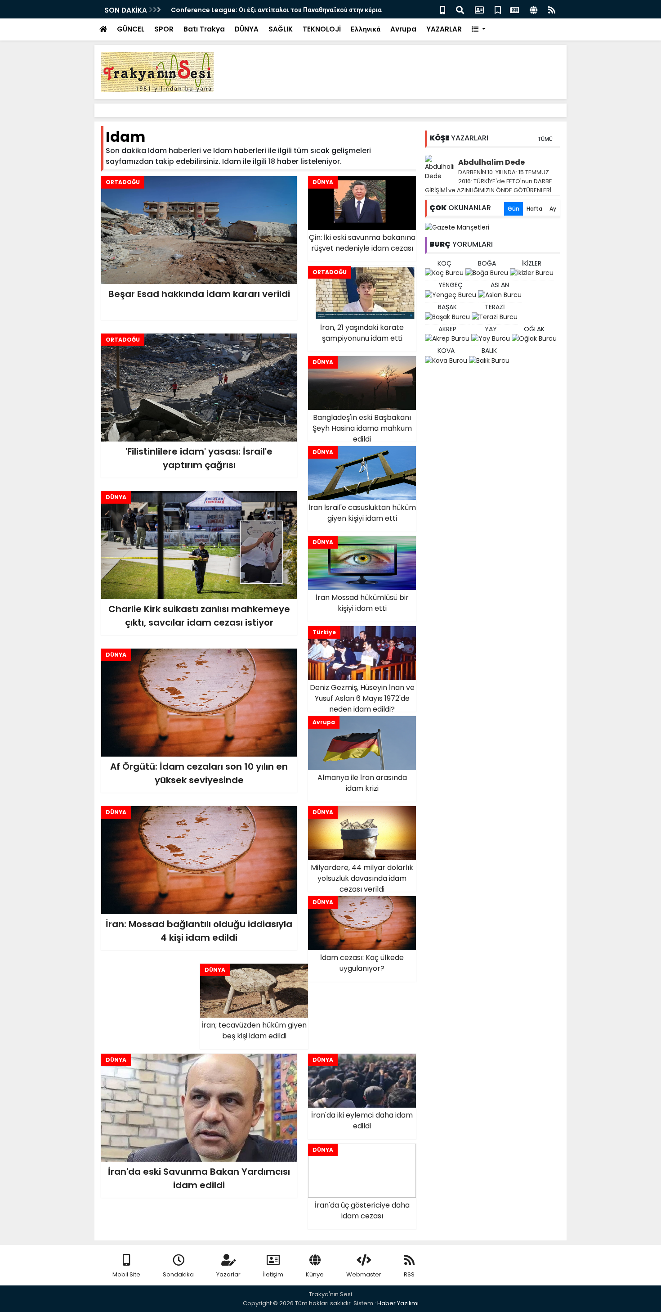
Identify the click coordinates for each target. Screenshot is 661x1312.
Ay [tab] (552, 208)
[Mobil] (443, 9)
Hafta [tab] (534, 208)
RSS (409, 1274)
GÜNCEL (130, 29)
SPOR (164, 29)
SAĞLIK (280, 29)
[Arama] (460, 9)
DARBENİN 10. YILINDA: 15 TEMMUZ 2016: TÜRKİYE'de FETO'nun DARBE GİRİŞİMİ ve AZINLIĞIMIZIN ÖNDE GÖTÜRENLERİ (488, 181)
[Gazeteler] (514, 9)
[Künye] (533, 9)
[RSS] (552, 9)
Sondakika (178, 1274)
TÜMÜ (545, 139)
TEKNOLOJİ (322, 29)
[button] (479, 29)
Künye (315, 1274)
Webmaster (363, 1274)
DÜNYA (247, 29)
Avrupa (403, 29)
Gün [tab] (513, 208)
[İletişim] (479, 9)
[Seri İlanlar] (497, 9)
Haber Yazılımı (398, 1303)
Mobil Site (126, 1274)
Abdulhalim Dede (491, 162)
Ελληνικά (365, 29)
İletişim (273, 1274)
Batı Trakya (204, 29)
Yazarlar (228, 1274)
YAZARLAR (444, 29)
